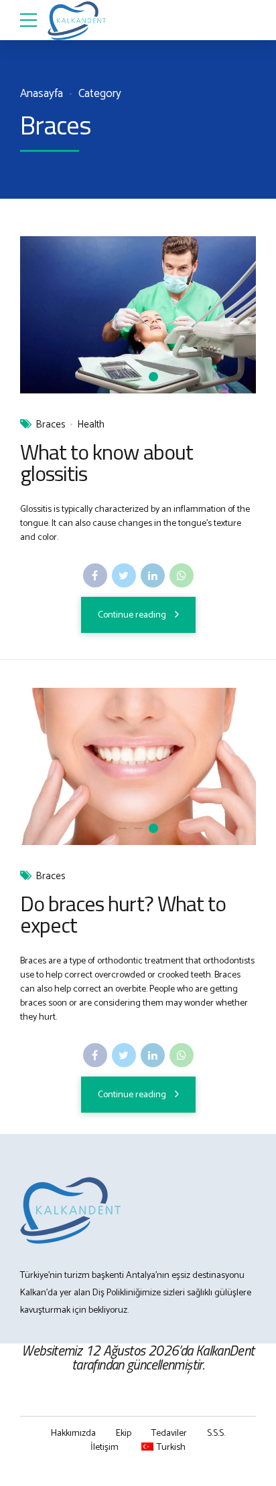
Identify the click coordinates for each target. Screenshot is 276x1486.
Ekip (123, 1433)
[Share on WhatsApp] (181, 575)
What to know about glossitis (106, 462)
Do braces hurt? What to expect (123, 914)
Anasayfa (41, 94)
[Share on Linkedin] (153, 575)
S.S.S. (216, 1433)
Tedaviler (169, 1433)
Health (91, 425)
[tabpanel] (138, 314)
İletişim (104, 1448)
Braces (51, 425)
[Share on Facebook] (95, 575)
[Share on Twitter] (124, 575)
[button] (42, 315)
